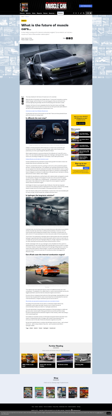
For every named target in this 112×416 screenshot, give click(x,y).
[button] (55, 13)
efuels (31, 328)
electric (36, 328)
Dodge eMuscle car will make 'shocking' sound (37, 159)
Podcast (45, 13)
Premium (60, 13)
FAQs (33, 406)
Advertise (41, 406)
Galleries (28, 13)
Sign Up (86, 168)
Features (22, 13)
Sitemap (78, 406)
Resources (51, 13)
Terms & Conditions (47, 406)
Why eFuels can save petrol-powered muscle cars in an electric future (42, 301)
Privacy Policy (55, 406)
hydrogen (45, 328)
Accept (108, 413)
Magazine (39, 13)
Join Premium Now (86, 6)
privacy (77, 171)
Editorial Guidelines (72, 406)
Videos (33, 13)
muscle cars (52, 328)
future (40, 328)
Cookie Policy (99, 412)
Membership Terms (63, 406)
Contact (36, 406)
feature (24, 20)
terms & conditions (85, 172)
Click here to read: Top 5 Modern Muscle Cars (37, 111)
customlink (24, 354)
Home (22, 16)
